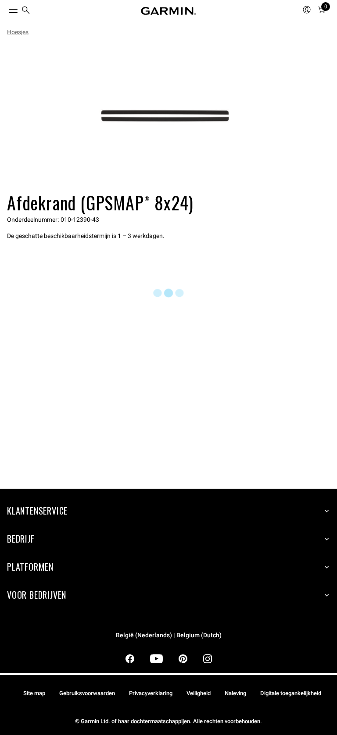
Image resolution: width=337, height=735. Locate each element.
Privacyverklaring (150, 693)
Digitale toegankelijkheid (290, 693)
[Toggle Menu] (5, 9)
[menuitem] (25, 11)
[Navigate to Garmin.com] (168, 11)
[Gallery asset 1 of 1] (165, 115)
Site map (34, 693)
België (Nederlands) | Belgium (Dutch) (169, 635)
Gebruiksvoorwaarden (87, 693)
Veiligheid (198, 693)
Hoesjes (18, 32)
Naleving (235, 693)
